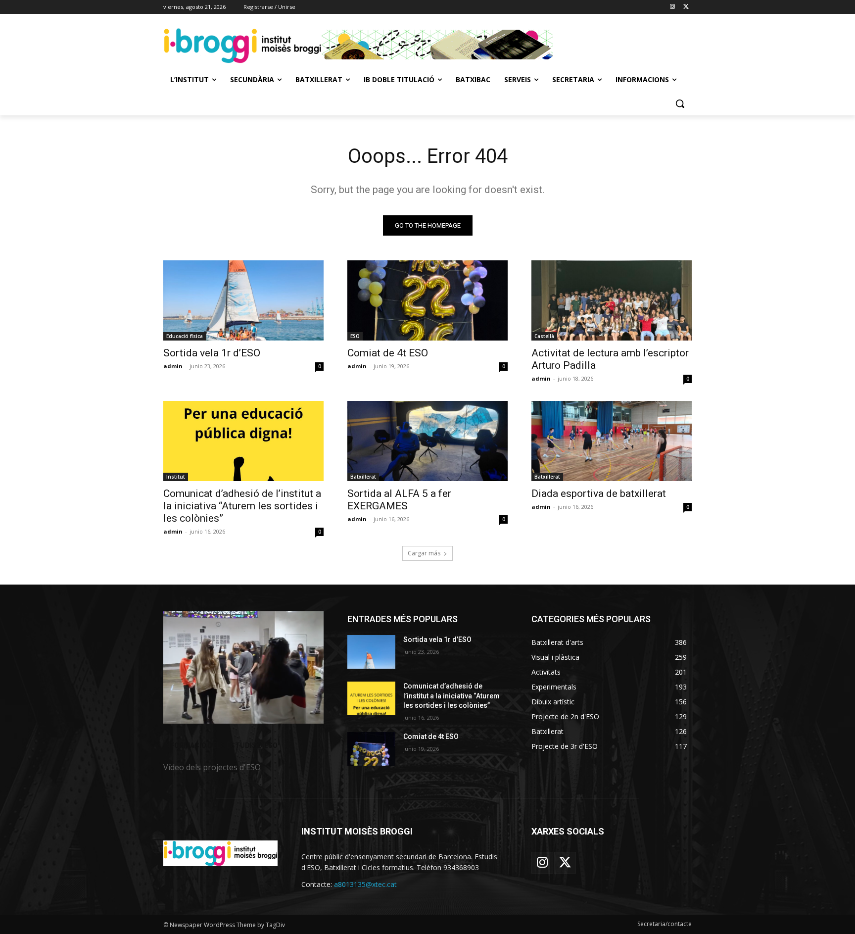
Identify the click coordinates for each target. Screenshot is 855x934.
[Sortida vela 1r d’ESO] (243, 300)
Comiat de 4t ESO (387, 353)
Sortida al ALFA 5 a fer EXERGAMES (399, 500)
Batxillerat (363, 476)
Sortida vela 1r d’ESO (211, 353)
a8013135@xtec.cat (365, 884)
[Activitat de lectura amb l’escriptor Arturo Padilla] (611, 300)
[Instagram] (672, 7)
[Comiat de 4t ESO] (427, 300)
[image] (243, 667)
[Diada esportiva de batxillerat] (611, 441)
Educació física (184, 336)
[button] (680, 103)
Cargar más (424, 553)
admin (173, 366)
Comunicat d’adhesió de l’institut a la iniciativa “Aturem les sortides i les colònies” (242, 506)
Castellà (544, 336)
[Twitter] (686, 7)
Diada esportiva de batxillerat (598, 493)
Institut (175, 476)
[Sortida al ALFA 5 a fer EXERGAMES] (427, 441)
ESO (355, 336)
